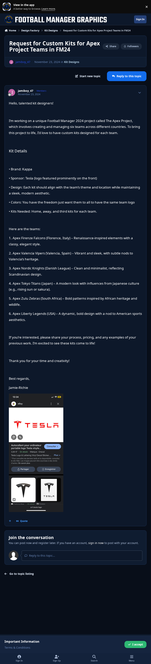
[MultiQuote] (10, 521)
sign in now (96, 543)
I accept (137, 644)
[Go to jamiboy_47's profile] (11, 62)
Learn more (7, 7)
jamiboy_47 (25, 91)
